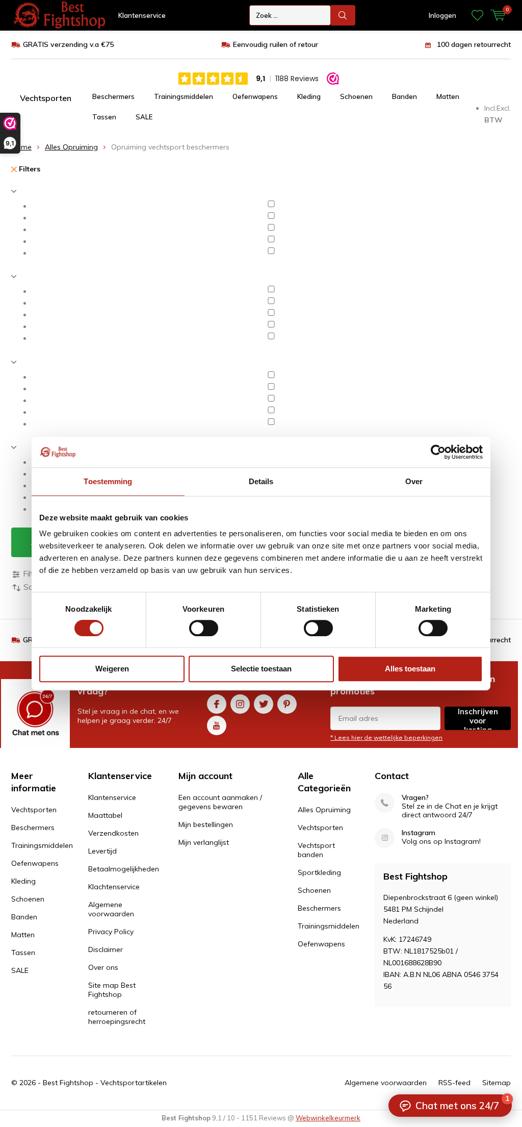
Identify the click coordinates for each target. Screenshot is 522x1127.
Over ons (103, 967)
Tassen (104, 117)
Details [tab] (261, 481)
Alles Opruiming (71, 147)
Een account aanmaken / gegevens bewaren (220, 802)
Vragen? (415, 797)
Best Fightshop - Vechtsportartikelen (105, 1082)
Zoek (343, 15)
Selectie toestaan (261, 668)
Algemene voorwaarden (111, 909)
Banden (404, 96)
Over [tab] (414, 481)
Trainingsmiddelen (183, 96)
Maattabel (105, 815)
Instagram (240, 704)
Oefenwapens (255, 96)
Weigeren (112, 668)
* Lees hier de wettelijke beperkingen (386, 737)
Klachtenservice (114, 886)
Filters (28, 168)
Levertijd (102, 851)
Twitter (263, 704)
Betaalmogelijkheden (123, 868)
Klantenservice (142, 15)
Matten (447, 96)
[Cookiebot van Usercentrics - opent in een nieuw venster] (438, 452)
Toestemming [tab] (108, 481)
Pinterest (287, 704)
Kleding (309, 96)
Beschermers (113, 96)
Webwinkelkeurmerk (328, 1118)
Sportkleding (319, 872)
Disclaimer (105, 949)
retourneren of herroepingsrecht (116, 1017)
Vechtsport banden (316, 850)
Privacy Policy (111, 931)
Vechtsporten (45, 98)
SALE (144, 117)
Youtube (216, 725)
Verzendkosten (113, 833)
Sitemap (496, 1082)
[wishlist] (477, 15)
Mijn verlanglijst (203, 842)
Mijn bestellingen (205, 824)
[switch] (203, 628)
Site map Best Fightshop (112, 990)
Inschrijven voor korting (478, 718)
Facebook (216, 704)
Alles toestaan (410, 668)
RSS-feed (454, 1082)
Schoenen (356, 96)
